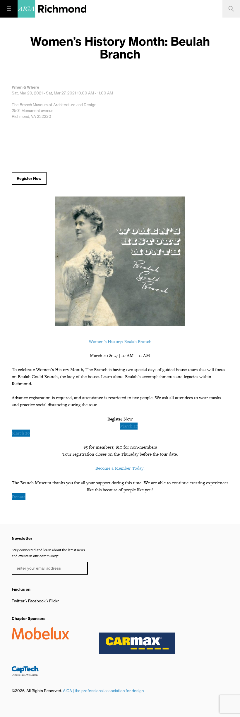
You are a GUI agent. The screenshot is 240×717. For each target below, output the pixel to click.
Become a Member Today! (120, 468)
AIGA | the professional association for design (103, 690)
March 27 (129, 426)
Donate (18, 497)
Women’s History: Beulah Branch (120, 341)
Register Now (29, 178)
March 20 (21, 433)
